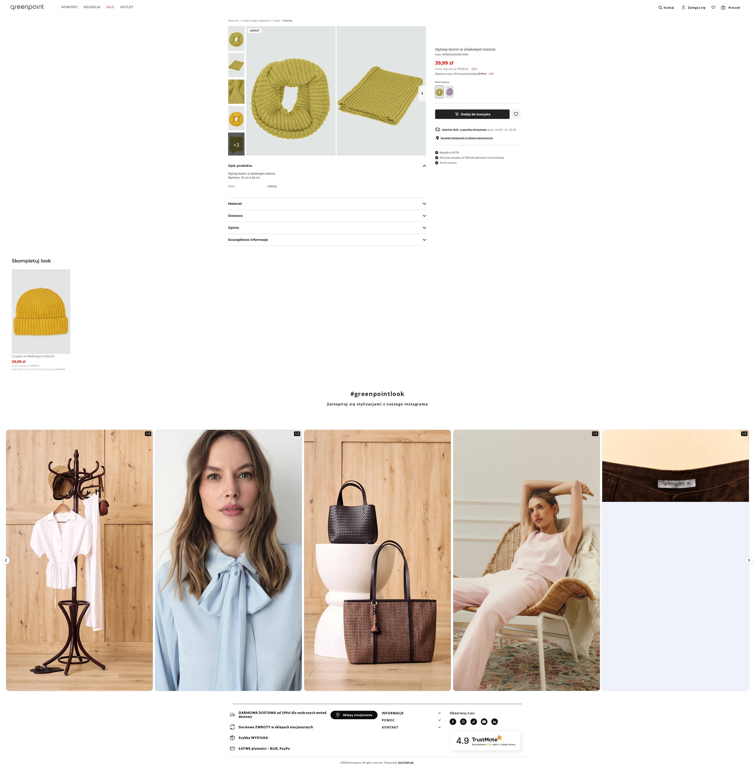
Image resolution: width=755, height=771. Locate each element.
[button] (411, 714)
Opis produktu (240, 166)
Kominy (287, 20)
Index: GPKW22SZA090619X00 (451, 54)
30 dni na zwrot (448, 162)
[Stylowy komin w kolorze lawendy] (449, 91)
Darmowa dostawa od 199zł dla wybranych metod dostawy (472, 157)
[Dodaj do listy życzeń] (516, 114)
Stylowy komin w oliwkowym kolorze (465, 49)
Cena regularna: (456, 69)
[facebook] (453, 721)
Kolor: (442, 82)
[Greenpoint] (27, 7)
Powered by (390, 762)
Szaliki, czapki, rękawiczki (256, 20)
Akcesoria (233, 20)
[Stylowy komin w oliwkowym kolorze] (236, 38)
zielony (272, 186)
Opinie (233, 228)
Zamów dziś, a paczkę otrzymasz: (479, 130)
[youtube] (484, 721)
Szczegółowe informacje (248, 240)
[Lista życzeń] (713, 7)
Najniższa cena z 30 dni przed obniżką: (464, 73)
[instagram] (463, 721)
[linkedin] (494, 721)
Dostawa (235, 216)
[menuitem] (71, 7)
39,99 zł (444, 63)
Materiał (235, 204)
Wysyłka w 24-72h (449, 152)
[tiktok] (473, 721)
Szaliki (276, 20)
